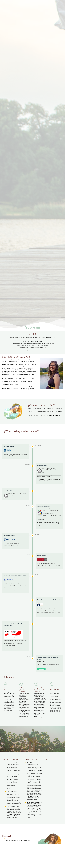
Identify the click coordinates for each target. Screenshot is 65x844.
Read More (41, 669)
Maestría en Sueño (41, 555)
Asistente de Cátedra (9, 490)
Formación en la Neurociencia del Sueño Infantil (48, 599)
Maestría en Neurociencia (43, 506)
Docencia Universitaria (9, 535)
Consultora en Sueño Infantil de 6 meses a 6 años (15, 575)
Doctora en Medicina (9, 446)
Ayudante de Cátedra (42, 465)
